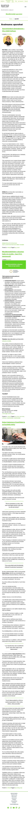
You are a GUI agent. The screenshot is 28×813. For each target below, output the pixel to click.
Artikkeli (9, 247)
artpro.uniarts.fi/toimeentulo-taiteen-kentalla (13, 244)
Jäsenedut (14, 798)
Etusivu (10, 18)
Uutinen (9, 416)
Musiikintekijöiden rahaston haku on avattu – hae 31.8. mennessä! (13, 254)
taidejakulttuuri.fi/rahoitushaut (9, 243)
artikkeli (4, 418)
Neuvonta (14, 796)
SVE (3, 1)
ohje (21, 787)
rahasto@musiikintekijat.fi (8, 413)
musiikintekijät (17, 418)
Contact (8, 1)
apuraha (17, 416)
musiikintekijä (10, 418)
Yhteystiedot (8, 0)
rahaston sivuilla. (6, 341)
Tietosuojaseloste (14, 804)
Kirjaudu (26, 1)
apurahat (17, 247)
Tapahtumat (14, 795)
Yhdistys (14, 799)
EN (1, 1)
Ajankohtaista (14, 793)
